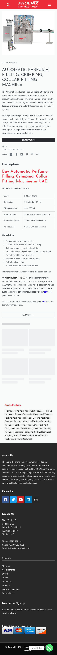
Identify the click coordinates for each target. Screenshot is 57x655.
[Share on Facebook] (16, 154)
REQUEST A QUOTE (28, 140)
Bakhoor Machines (23, 425)
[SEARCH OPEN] (8, 4)
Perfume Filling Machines (17, 411)
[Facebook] (5, 499)
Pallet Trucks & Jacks (30, 435)
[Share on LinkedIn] (21, 154)
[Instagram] (36, 499)
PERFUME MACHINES (9, 63)
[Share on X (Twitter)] (11, 154)
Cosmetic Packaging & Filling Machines (32, 432)
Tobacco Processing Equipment (29, 414)
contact (46, 301)
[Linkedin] (28, 499)
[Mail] (32, 154)
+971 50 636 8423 (16, 545)
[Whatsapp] (49, 648)
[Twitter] (13, 499)
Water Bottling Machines (31, 428)
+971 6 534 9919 (15, 541)
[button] (28, 315)
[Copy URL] (37, 154)
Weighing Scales (12, 435)
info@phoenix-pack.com (19, 548)
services (47, 291)
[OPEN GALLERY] (28, 33)
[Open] (49, 5)
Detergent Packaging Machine (18, 421)
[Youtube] (20, 499)
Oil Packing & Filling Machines (36, 418)
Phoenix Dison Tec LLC (14, 277)
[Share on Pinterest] (27, 154)
